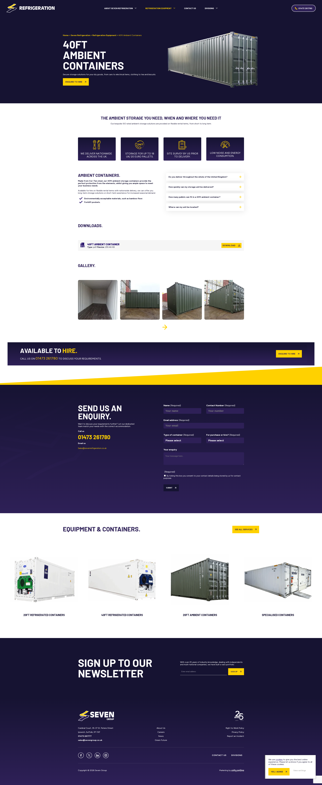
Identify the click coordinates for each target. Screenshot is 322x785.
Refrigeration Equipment (158, 8)
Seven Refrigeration (80, 35)
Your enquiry (170, 449)
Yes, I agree (277, 772)
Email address (176, 420)
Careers (161, 732)
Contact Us (190, 8)
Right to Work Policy (235, 728)
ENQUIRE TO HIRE (73, 82)
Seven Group (30, 8)
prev (157, 327)
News (161, 736)
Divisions (209, 8)
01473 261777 (85, 736)
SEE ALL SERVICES (244, 529)
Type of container (179, 435)
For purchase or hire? (223, 435)
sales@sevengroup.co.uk (90, 740)
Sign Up (234, 672)
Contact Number (220, 405)
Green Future (161, 740)
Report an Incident (235, 736)
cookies (279, 759)
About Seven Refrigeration (118, 8)
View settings (299, 770)
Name (172, 405)
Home (66, 35)
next (164, 327)
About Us (161, 728)
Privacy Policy (238, 732)
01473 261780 (305, 8)
